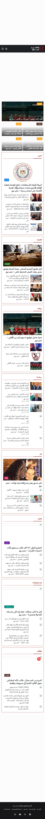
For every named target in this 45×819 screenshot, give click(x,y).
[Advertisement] (22, 22)
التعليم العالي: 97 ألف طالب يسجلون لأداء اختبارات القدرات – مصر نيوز (24, 549)
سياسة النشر (7, 809)
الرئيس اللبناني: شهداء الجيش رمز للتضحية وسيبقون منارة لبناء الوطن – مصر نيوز (17, 396)
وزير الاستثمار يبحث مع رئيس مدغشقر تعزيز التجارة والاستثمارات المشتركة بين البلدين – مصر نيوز (16, 287)
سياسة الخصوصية (17, 809)
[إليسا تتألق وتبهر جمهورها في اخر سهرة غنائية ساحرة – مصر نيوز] (41, 619)
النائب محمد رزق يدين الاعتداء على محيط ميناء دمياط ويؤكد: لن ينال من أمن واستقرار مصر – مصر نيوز (17, 407)
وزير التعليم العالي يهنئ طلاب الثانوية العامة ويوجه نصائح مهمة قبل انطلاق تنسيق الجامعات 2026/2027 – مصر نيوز (16, 227)
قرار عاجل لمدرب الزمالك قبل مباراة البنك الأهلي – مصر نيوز (34, 148)
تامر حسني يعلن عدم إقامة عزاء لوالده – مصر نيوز (24, 484)
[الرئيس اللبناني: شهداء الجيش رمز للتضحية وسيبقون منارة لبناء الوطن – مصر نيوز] (36, 397)
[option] (22, 126)
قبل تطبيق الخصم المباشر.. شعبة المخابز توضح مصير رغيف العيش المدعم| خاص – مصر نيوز (22, 270)
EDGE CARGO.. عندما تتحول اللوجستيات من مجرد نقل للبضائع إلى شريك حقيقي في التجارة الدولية (17, 689)
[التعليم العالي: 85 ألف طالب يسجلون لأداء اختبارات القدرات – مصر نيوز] (41, 563)
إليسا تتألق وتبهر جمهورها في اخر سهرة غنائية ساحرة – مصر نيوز (17, 619)
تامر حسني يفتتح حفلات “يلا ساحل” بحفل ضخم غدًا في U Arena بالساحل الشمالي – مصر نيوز (17, 498)
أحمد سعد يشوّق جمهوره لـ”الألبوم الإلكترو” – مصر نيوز (18, 491)
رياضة (39, 104)
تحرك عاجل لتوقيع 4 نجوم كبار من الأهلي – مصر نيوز (25, 119)
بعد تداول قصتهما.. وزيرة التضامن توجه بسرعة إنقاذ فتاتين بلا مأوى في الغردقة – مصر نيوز (16, 197)
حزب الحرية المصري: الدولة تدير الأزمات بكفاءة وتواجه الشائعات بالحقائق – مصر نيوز (16, 418)
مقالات (39, 124)
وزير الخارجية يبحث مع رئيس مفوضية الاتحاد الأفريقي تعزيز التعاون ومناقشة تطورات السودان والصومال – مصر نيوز (17, 385)
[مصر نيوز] (37, 48)
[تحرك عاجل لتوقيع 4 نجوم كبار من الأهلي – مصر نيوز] (22, 111)
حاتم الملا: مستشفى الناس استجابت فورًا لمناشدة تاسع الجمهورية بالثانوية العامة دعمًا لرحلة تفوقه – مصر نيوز (17, 206)
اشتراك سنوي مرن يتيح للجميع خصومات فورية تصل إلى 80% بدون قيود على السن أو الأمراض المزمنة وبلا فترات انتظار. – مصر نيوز (16, 639)
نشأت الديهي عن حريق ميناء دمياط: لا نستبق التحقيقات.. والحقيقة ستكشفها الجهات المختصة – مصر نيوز (17, 429)
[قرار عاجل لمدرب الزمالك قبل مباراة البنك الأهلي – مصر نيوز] (33, 143)
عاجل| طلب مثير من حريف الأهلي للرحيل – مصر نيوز (12, 147)
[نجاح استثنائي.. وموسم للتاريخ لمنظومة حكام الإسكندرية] (41, 706)
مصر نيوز (15, 806)
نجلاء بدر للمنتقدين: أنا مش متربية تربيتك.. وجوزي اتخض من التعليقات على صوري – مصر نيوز (16, 507)
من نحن (25, 809)
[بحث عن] (6, 49)
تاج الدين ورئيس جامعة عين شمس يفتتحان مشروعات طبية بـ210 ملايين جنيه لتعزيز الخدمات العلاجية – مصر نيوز (17, 217)
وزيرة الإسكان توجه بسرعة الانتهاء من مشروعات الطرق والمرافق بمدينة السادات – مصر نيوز (17, 296)
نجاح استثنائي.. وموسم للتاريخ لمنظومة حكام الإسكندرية (16, 707)
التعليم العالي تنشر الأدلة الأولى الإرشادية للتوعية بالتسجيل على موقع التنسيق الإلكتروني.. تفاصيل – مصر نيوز (17, 557)
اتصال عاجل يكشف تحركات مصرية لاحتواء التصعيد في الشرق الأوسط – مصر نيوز (16, 440)
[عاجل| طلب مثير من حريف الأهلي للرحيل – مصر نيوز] (12, 143)
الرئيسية (39, 809)
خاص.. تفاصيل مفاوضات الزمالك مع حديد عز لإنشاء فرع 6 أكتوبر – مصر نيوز (13, 133)
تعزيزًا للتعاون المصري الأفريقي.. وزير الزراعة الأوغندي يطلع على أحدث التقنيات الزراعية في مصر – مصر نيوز (17, 278)
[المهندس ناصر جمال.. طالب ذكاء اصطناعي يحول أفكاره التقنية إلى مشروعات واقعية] (33, 129)
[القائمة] (3, 49)
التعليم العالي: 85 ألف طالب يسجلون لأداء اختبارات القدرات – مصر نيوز (17, 564)
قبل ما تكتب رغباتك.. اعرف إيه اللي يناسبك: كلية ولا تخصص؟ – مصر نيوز (24, 613)
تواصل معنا (32, 809)
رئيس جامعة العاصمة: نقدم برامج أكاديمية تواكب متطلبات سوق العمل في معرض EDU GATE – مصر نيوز (16, 571)
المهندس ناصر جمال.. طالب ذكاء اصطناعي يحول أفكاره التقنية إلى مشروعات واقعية (33, 133)
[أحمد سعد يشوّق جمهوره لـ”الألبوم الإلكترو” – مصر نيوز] (41, 490)
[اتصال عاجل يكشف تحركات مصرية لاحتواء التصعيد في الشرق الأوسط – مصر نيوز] (41, 438)
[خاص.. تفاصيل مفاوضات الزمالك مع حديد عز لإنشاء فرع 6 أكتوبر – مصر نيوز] (12, 129)
